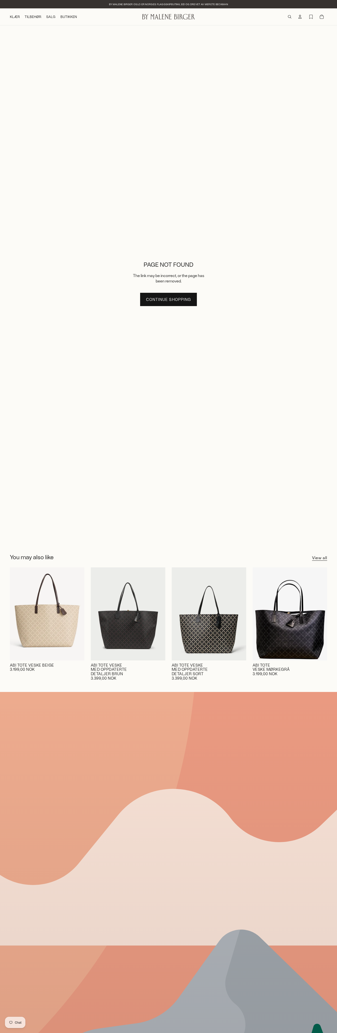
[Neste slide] (77, 613)
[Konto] (300, 16)
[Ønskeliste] (310, 16)
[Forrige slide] (17, 613)
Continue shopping (168, 299)
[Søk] (289, 16)
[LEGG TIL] (76, 652)
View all (319, 557)
